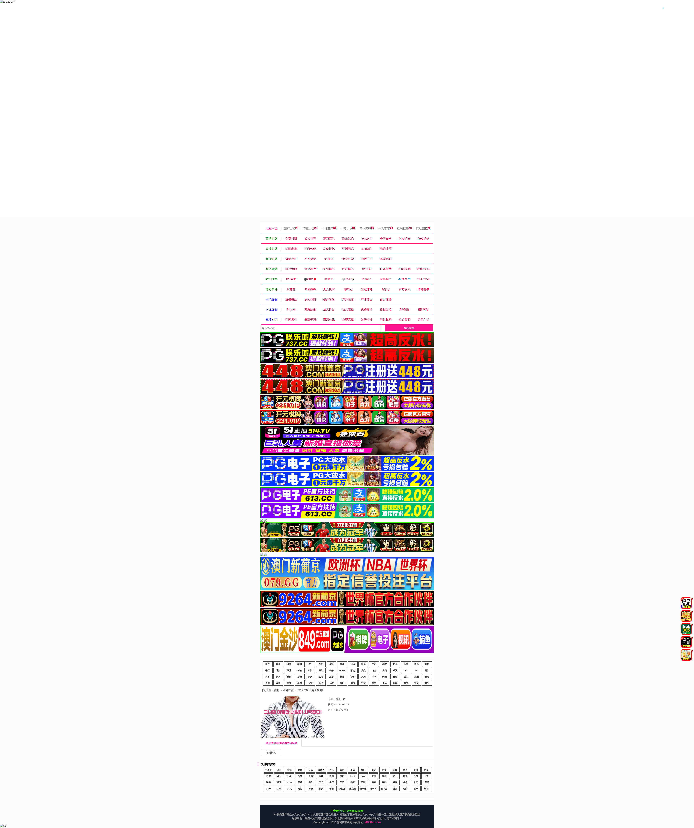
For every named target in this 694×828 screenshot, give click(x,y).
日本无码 (365, 228)
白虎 (268, 776)
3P (406, 670)
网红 (321, 670)
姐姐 (300, 788)
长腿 (321, 776)
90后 (321, 782)
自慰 (395, 683)
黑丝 (300, 782)
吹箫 (416, 788)
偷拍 (331, 664)
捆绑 (395, 788)
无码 (384, 670)
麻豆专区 (308, 228)
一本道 (268, 770)
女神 (426, 776)
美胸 (363, 676)
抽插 (405, 776)
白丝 (289, 782)
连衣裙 (352, 788)
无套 (395, 676)
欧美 (278, 664)
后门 (342, 782)
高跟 (278, 683)
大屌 (279, 788)
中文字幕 (384, 228)
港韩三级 (327, 228)
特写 (405, 770)
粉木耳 (373, 788)
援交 (416, 683)
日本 (289, 664)
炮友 (426, 770)
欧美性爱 (403, 228)
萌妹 (311, 770)
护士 (395, 664)
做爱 (406, 683)
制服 (299, 670)
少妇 (299, 676)
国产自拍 (289, 228)
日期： (332, 704)
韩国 (299, 664)
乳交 (363, 683)
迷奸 (278, 670)
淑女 (279, 776)
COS (374, 676)
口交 (374, 670)
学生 (289, 770)
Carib (352, 776)
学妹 (353, 664)
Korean (342, 670)
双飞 (416, 664)
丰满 (352, 770)
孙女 (289, 776)
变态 (374, 776)
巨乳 (289, 670)
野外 (300, 770)
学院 (279, 782)
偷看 (300, 776)
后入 (406, 676)
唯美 (374, 770)
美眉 (374, 782)
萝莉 (342, 664)
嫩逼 (427, 676)
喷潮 (363, 782)
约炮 (384, 676)
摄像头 (321, 770)
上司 (279, 770)
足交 (363, 670)
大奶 (310, 676)
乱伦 (321, 683)
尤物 (416, 676)
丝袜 (406, 664)
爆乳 (427, 683)
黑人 (331, 770)
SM (416, 670)
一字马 (426, 782)
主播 (331, 670)
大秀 (342, 770)
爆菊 (416, 770)
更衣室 (384, 788)
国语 (395, 782)
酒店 (342, 776)
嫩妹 (342, 676)
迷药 (405, 788)
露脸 (395, 770)
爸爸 (331, 788)
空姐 (374, 664)
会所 (331, 782)
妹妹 (311, 788)
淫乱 (311, 782)
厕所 (416, 782)
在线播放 (271, 752)
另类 (427, 670)
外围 (416, 776)
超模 (289, 676)
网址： (332, 710)
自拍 (321, 664)
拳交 (374, 683)
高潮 (331, 776)
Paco (363, 776)
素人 (278, 676)
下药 (384, 683)
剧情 (310, 670)
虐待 (405, 782)
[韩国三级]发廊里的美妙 (311, 690)
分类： (332, 699)
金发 (331, 683)
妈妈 (321, 788)
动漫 (395, 670)
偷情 (353, 683)
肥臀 (352, 782)
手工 (267, 670)
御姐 (342, 683)
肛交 (353, 670)
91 (310, 664)
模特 (384, 664)
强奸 (427, 664)
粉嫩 (384, 782)
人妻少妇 (346, 228)
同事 (267, 676)
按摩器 (363, 788)
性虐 (384, 776)
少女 (310, 683)
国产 (267, 664)
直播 (321, 676)
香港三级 (288, 690)
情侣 (363, 664)
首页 (276, 690)
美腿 (267, 683)
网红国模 (422, 228)
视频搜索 (409, 328)
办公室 (342, 788)
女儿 (289, 788)
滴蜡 (311, 776)
